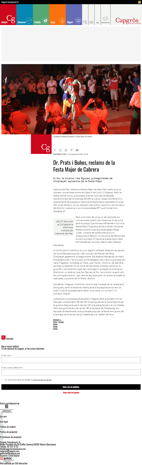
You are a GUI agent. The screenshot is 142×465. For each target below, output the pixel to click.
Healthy (37, 22)
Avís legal (4, 421)
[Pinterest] (71, 150)
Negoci (70, 22)
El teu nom (6, 355)
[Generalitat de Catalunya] (71, 408)
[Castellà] (98, 14)
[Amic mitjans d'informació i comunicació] (71, 459)
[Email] (77, 150)
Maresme (22, 22)
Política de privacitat (8, 432)
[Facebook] (55, 150)
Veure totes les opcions (71, 392)
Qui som (3, 416)
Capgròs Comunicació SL (10, 2)
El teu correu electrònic (12, 367)
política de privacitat (42, 380)
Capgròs (125, 21)
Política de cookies (8, 426)
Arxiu (55, 324)
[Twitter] (60, 150)
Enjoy (53, 22)
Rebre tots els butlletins (71, 386)
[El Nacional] (139, 2)
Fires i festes (58, 322)
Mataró (4, 22)
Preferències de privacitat (10, 437)
